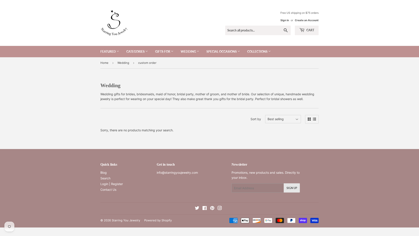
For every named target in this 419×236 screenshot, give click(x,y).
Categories (135, 51)
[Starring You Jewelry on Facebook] (204, 208)
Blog (103, 172)
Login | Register (111, 184)
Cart (310, 30)
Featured (108, 51)
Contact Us (108, 189)
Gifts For (163, 51)
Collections (257, 51)
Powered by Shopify (158, 220)
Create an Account (307, 20)
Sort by (256, 119)
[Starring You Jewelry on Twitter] (197, 208)
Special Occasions (221, 51)
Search (105, 178)
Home (104, 62)
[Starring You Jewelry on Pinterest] (212, 208)
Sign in (284, 20)
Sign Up (292, 188)
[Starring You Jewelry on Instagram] (220, 208)
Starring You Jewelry (126, 220)
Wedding (189, 51)
